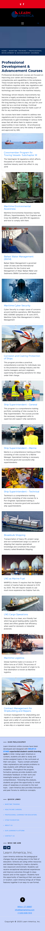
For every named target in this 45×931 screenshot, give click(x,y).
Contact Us (10, 836)
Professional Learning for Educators (21, 815)
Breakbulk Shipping (14, 535)
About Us (9, 825)
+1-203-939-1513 (24, 913)
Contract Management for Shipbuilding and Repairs (18, 709)
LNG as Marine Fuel (14, 578)
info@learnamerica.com (24, 910)
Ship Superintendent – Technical (21, 491)
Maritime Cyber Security (17, 305)
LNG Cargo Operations (16, 614)
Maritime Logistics (14, 658)
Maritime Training (12, 804)
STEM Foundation (12, 820)
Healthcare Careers (13, 809)
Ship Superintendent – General (20, 404)
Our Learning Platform (14, 830)
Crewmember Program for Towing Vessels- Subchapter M (20, 153)
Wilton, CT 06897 (24, 907)
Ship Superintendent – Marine (20, 448)
